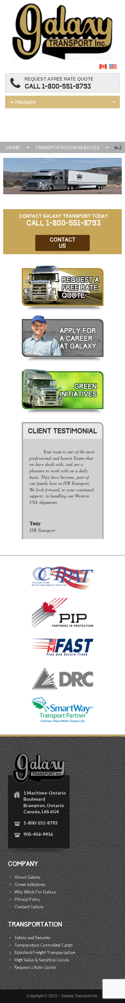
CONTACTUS (62, 242)
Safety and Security (32, 937)
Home (13, 147)
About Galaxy (27, 877)
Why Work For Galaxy (35, 891)
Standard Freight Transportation (44, 952)
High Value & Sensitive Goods (41, 959)
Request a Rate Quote (35, 967)
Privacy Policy (27, 899)
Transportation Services (67, 147)
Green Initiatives (29, 884)
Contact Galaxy (29, 906)
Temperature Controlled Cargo (43, 945)
